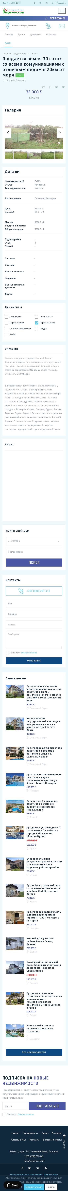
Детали (21, 34)
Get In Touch (8, 26)
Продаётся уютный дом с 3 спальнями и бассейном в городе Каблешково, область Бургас (44, 832)
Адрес (8, 43)
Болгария (56, 1133)
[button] (43, 87)
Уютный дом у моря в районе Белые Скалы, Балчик (40, 941)
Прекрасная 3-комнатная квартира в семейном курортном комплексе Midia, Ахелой (42, 805)
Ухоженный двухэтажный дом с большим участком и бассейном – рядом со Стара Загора (44, 966)
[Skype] (52, 3)
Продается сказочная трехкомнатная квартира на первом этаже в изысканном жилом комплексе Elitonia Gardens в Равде (44, 1000)
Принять (51, 1187)
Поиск (34, 562)
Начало (15, 1133)
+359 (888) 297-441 (38, 591)
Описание (51, 34)
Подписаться (47, 1106)
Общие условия (26, 1114)
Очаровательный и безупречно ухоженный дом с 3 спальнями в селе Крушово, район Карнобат (44, 863)
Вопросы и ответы (52, 1140)
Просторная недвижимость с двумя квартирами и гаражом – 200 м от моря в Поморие (44, 916)
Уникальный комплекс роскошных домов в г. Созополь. (40, 1028)
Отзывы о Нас (18, 1140)
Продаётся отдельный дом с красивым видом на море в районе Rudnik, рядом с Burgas (44, 889)
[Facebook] (34, 3)
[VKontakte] (46, 3)
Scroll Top (64, 1144)
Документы (35, 34)
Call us (48, 26)
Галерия (9, 34)
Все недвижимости (34, 1052)
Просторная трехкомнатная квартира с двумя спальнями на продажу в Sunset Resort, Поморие (44, 779)
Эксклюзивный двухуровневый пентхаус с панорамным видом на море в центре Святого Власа (44, 724)
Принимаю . (23, 652)
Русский (60, 3)
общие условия (29, 652)
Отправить (34, 660)
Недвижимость (30, 1133)
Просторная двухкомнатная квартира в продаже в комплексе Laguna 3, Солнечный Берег (44, 752)
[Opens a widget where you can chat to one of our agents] (12, 1185)
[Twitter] (40, 3)
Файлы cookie (50, 1174)
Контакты (34, 1140)
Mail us (62, 26)
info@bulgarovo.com (34, 1161)
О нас (45, 1133)
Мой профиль (57, 18)
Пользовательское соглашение (26, 1174)
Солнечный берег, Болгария (24, 25)
